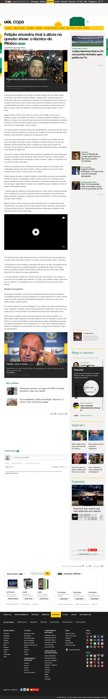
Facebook (21, 689)
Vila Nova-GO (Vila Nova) (102, 666)
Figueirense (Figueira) (102, 640)
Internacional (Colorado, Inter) (102, 643)
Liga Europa (48, 663)
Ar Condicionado (25, 604)
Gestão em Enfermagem (82, 604)
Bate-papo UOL (85, 615)
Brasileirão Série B (50, 638)
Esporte (50, 1)
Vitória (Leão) (102, 647)
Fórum (26, 647)
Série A (88, 633)
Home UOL (7, 615)
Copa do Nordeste (29, 672)
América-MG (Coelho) (91, 655)
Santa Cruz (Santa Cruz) (95, 666)
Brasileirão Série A (50, 635)
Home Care (94, 604)
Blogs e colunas (82, 352)
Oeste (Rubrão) (95, 662)
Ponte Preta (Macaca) (102, 662)
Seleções (30, 28)
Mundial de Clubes (50, 658)
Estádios (39, 28)
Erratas (88, 566)
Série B (88, 652)
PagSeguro (93, 1)
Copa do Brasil (54, 622)
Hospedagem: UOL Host (99, 697)
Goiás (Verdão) (95, 643)
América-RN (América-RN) (95, 655)
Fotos (26, 652)
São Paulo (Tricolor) (95, 647)
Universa (64, 1)
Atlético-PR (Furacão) (91, 636)
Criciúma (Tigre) (95, 640)
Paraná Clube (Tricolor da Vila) (98, 662)
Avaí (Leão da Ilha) (102, 655)
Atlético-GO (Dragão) (98, 655)
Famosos (72, 1)
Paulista (26, 663)
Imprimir (52, 414)
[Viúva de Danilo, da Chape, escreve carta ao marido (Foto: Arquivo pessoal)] (87, 519)
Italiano (47, 677)
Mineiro (26, 668)
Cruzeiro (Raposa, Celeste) (98, 640)
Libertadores (33, 622)
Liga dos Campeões (51, 660)
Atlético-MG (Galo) (87, 636)
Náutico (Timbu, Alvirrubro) (91, 662)
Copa (18, 22)
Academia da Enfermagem (65, 604)
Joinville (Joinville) (87, 662)
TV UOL (80, 1)
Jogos (73, 615)
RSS (28, 689)
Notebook (35, 604)
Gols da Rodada (29, 640)
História (86, 28)
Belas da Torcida (29, 643)
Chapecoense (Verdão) (102, 636)
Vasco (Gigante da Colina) (98, 666)
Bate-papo (35, 1)
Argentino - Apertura (51, 665)
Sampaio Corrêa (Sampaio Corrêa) (91, 666)
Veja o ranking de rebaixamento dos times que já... (90, 408)
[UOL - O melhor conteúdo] (7, 2)
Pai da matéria (71, 28)
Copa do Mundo (80, 622)
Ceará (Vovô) (95, 659)
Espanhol (47, 670)
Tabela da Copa (19, 28)
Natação (6, 647)
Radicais (6, 650)
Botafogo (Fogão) (98, 636)
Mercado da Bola (67, 622)
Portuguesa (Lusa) (87, 666)
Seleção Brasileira (74, 650)
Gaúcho (26, 670)
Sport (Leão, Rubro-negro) (98, 647)
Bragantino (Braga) (91, 659)
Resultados (27, 636)
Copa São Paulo (50, 647)
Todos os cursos (96, 574)
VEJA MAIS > (10, 372)
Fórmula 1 (6, 638)
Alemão (47, 667)
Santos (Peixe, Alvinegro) (91, 647)
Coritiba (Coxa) (91, 640)
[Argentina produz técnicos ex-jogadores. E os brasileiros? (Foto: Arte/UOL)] (94, 519)
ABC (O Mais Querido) (87, 655)
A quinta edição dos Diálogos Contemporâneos (89, 366)
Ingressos (68, 638)
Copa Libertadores (50, 656)
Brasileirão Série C (50, 640)
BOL (85, 1)
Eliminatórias (69, 643)
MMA (5, 645)
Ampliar (60, 52)
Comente (22, 43)
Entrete (57, 1)
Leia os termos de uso (11, 473)
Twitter (24, 689)
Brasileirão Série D (50, 642)
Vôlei (5, 657)
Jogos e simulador (70, 636)
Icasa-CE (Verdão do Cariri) (102, 659)
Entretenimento (21, 615)
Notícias (43, 1)
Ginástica (6, 643)
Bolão (79, 28)
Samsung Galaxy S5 (12, 604)
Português (48, 679)
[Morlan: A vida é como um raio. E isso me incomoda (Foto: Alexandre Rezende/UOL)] (100, 519)
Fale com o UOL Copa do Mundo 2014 (72, 566)
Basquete (6, 636)
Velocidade (6, 654)
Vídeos (26, 654)
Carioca (26, 665)
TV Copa (61, 28)
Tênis (5, 652)
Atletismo (6, 633)
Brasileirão (43, 622)
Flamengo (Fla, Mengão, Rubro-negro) (87, 643)
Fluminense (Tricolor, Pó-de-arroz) (91, 643)
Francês (47, 672)
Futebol (5, 640)
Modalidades (8, 631)
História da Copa (70, 645)
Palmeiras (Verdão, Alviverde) (87, 647)
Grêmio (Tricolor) (98, 643)
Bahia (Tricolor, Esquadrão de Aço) (95, 636)
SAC (28, 1)
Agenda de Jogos (29, 633)
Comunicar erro (61, 414)
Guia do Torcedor (51, 28)
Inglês (46, 674)
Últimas (8, 28)
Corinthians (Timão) (87, 640)
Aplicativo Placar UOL (31, 645)
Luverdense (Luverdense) (98, 659)
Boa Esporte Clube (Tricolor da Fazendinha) (87, 659)
